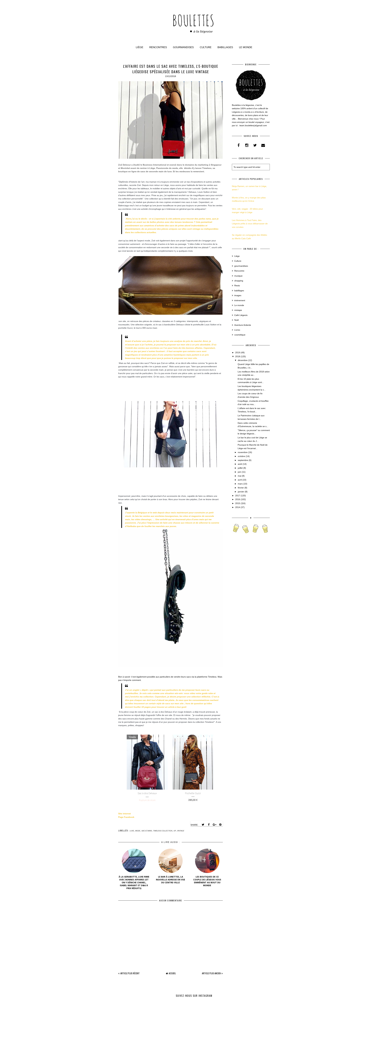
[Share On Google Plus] (214, 824)
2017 (237, 495)
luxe (132, 831)
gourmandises (241, 266)
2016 (237, 499)
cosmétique (239, 335)
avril (240, 480)
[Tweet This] (203, 824)
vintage (180, 831)
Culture (205, 47)
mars (240, 483)
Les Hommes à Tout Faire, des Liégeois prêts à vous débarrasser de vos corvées (250, 223)
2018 (237, 356)
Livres (237, 330)
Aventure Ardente (242, 325)
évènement (239, 300)
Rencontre (239, 271)
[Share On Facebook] (208, 824)
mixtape (238, 310)
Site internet (124, 813)
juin (239, 472)
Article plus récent (130, 973)
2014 (237, 507)
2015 (237, 503)
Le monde (245, 47)
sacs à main (146, 831)
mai (239, 476)
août (240, 464)
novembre (243, 452)
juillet (240, 468)
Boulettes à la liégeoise (186, 1043)
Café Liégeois (241, 315)
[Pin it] (220, 824)
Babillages (225, 47)
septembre (243, 460)
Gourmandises (183, 47)
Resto (237, 285)
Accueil (172, 973)
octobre (241, 456)
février (241, 487)
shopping (238, 280)
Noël (236, 320)
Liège (139, 47)
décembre (243, 360)
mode (137, 831)
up (175, 831)
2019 (237, 352)
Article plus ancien (211, 973)
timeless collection (162, 831)
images (237, 295)
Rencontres (158, 47)
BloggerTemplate (211, 1043)
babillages (239, 290)
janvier (241, 491)
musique (238, 276)
